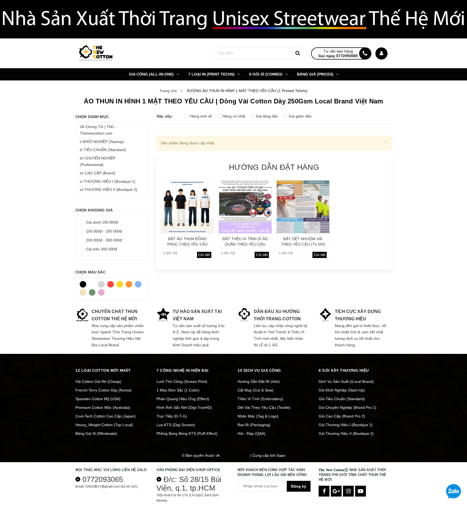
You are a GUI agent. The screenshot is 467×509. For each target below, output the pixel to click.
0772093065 (102, 479)
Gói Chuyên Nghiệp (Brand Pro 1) (347, 407)
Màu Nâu (84, 291)
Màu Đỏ (111, 283)
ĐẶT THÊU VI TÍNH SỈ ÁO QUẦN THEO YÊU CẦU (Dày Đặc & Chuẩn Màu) (245, 244)
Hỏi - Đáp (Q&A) (251, 433)
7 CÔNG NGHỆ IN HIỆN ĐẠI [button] (182, 370)
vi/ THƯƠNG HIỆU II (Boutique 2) (108, 189)
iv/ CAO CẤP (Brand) (97, 173)
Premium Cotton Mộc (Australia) (102, 407)
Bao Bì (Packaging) (254, 425)
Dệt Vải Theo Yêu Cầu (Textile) (264, 407)
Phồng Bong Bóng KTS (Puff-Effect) (187, 433)
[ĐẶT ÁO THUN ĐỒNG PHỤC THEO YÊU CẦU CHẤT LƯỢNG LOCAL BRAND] (187, 206)
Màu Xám (102, 283)
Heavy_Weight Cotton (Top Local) (104, 425)
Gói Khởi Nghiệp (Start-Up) (342, 390)
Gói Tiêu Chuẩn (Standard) (342, 399)
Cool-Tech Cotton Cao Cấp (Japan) (105, 416)
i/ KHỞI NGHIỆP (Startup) (102, 141)
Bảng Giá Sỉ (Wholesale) (96, 433)
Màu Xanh (139, 283)
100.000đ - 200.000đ (103, 231)
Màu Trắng (93, 283)
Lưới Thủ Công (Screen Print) (181, 381)
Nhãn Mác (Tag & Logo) (258, 416)
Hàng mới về (201, 116)
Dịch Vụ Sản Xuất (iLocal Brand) (346, 381)
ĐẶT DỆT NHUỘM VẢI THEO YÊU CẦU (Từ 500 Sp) (303, 244)
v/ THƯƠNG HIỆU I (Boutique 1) (107, 181)
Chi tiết (204, 255)
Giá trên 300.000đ (101, 249)
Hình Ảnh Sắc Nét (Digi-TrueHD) (184, 407)
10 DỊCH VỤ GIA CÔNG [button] (259, 370)
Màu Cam (130, 283)
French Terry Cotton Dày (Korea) (103, 390)
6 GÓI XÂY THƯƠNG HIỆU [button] (344, 370)
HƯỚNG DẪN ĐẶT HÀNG (274, 167)
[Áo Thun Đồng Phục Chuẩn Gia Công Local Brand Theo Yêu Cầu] (233, 19)
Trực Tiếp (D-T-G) (171, 416)
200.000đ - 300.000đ (103, 240)
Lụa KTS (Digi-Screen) (175, 425)
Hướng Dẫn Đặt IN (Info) (259, 381)
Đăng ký (298, 486)
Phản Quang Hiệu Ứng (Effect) (182, 399)
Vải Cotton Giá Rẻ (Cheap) (98, 381)
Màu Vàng (121, 283)
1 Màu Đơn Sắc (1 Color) (177, 390)
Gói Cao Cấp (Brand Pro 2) (342, 416)
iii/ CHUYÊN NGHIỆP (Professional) (97, 161)
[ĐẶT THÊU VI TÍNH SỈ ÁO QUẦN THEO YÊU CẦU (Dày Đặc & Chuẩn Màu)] (245, 206)
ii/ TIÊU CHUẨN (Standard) (103, 150)
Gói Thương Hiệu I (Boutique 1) (346, 425)
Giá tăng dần (267, 116)
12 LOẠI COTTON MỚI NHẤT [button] (103, 370)
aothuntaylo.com (235, 455)
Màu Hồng (102, 291)
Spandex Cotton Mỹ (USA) (98, 399)
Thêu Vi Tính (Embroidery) (260, 399)
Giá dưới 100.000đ (101, 222)
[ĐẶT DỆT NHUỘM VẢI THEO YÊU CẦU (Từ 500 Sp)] (303, 206)
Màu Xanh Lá (93, 291)
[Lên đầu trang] (453, 472)
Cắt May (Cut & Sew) (255, 390)
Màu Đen (84, 283)
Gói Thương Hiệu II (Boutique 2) (346, 433)
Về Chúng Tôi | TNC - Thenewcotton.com (98, 130)
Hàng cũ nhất (233, 116)
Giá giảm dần (300, 116)
